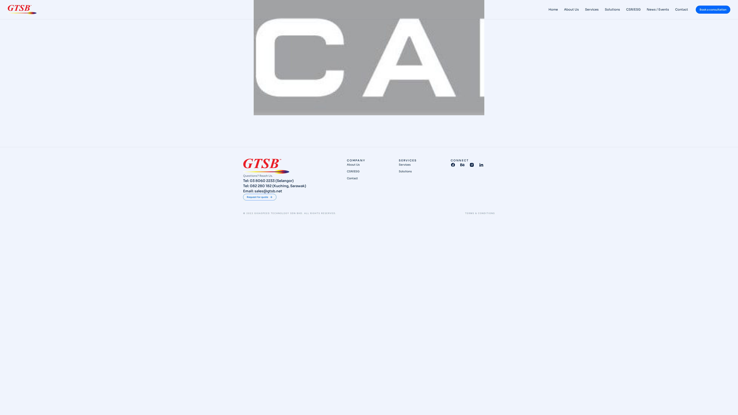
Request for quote (257, 197)
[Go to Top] (730, 407)
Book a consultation (713, 9)
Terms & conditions (480, 213)
